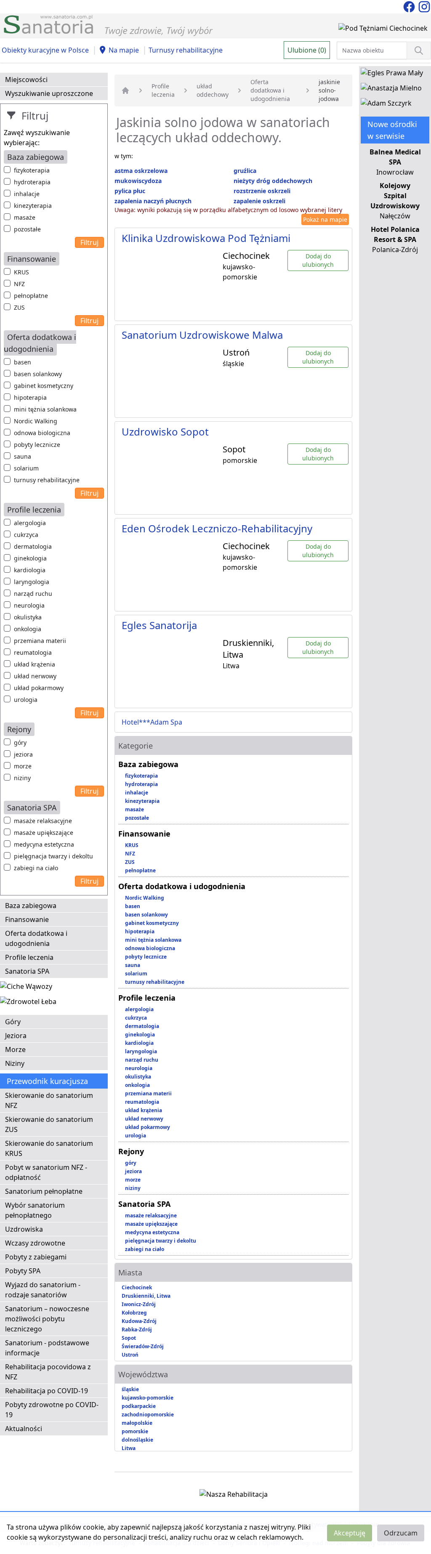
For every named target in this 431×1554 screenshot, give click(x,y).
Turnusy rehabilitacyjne (186, 50)
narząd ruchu (33, 594)
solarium (26, 468)
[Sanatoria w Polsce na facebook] (410, 6)
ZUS (19, 307)
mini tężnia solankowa (45, 409)
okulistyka (28, 617)
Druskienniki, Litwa (146, 1295)
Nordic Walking (35, 421)
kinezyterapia (33, 206)
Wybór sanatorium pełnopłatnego (35, 1210)
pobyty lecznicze (37, 445)
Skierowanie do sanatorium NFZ (49, 1100)
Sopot (129, 1337)
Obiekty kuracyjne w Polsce (45, 50)
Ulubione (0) (306, 50)
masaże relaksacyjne (43, 821)
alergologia (30, 523)
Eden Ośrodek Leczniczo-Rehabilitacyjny (217, 528)
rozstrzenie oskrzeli (262, 191)
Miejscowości (26, 79)
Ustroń (130, 1354)
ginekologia (30, 558)
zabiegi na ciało (36, 868)
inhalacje (27, 194)
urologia (25, 700)
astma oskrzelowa (141, 171)
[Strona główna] (125, 90)
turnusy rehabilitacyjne (47, 480)
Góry (13, 1021)
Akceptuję (349, 1533)
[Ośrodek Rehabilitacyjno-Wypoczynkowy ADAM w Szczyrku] (386, 104)
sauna (22, 456)
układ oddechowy (213, 90)
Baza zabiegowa (30, 905)
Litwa (129, 1448)
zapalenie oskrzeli (259, 201)
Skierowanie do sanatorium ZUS (49, 1124)
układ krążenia (34, 664)
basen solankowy (38, 374)
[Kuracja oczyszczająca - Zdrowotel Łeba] (28, 1003)
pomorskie (135, 1431)
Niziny (14, 1063)
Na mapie (124, 50)
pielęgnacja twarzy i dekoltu (53, 856)
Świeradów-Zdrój (143, 1346)
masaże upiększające (43, 833)
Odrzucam (401, 1533)
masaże (24, 217)
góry (20, 742)
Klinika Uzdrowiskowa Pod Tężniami (206, 238)
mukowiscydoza (138, 181)
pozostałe (27, 229)
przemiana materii (40, 641)
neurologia (29, 605)
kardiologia (29, 570)
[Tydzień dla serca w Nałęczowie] (26, 988)
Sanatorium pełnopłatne (43, 1191)
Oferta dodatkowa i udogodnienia (36, 938)
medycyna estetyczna (44, 844)
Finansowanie (27, 919)
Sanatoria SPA (27, 971)
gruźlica (245, 171)
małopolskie (137, 1422)
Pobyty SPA (22, 1270)
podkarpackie (139, 1406)
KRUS (21, 272)
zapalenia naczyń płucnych (153, 201)
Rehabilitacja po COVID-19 (46, 1390)
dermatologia (33, 546)
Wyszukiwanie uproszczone (49, 93)
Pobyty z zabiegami (36, 1257)
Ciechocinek (137, 1287)
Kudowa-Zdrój (139, 1321)
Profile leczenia (29, 957)
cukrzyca (26, 535)
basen (22, 362)
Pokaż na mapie (325, 219)
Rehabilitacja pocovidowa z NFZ (48, 1371)
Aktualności (23, 1428)
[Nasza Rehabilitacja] (234, 1496)
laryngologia (31, 582)
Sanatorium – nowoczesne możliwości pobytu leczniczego (47, 1319)
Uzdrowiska (24, 1229)
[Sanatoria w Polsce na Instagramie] (424, 6)
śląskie (130, 1389)
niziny (22, 778)
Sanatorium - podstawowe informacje (47, 1347)
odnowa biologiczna (42, 433)
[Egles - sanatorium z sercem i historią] (392, 74)
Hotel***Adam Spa (152, 722)
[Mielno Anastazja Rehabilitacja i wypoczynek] (391, 89)
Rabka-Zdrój (137, 1329)
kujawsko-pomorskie (147, 1397)
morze (23, 766)
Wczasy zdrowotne (35, 1243)
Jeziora (16, 1035)
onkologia (27, 629)
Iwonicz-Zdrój (139, 1304)
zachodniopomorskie (148, 1414)
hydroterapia (32, 182)
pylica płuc (129, 191)
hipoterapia (30, 397)
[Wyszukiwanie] (419, 50)
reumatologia (33, 652)
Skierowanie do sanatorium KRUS (49, 1148)
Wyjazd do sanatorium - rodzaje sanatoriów (42, 1289)
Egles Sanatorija (159, 625)
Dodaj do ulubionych (318, 260)
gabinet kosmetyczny (43, 386)
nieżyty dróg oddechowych (273, 181)
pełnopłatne (31, 296)
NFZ (19, 284)
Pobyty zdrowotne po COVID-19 (51, 1409)
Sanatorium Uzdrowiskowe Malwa (202, 335)
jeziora (23, 754)
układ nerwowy (35, 676)
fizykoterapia (32, 170)
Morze (15, 1049)
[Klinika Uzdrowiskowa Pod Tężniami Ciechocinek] (383, 30)
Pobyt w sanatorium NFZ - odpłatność (46, 1172)
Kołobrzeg (134, 1312)
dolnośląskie (137, 1439)
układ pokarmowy (39, 688)
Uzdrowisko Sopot (165, 431)
